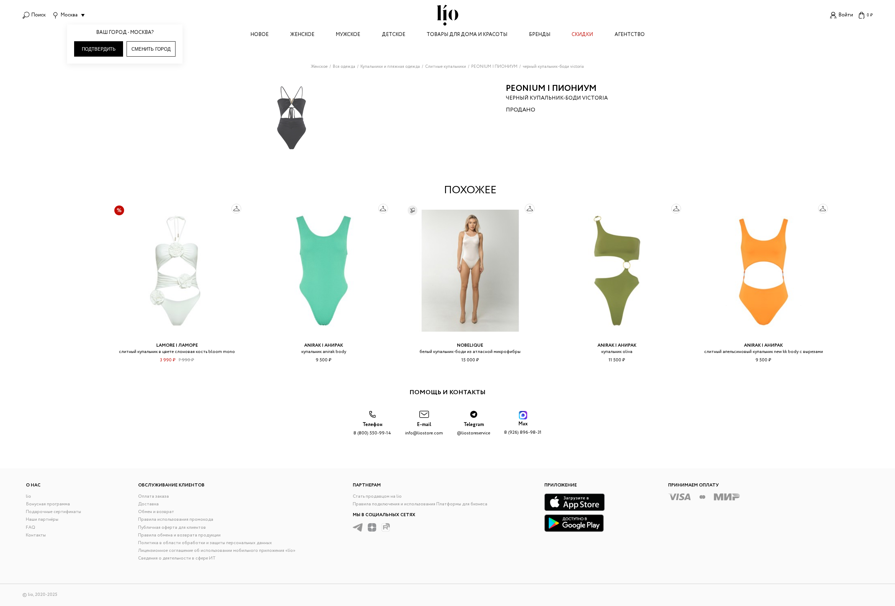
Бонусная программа (48, 504)
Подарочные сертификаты (53, 511)
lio (28, 496)
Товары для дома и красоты (467, 35)
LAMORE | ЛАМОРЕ (177, 345)
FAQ (30, 527)
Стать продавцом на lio (377, 496)
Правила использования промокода (175, 519)
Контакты (36, 535)
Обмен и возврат (156, 511)
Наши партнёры (42, 519)
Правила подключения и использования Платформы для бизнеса (420, 504)
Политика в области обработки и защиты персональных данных (205, 543)
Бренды (539, 35)
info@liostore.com (424, 429)
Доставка (148, 504)
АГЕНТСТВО (630, 35)
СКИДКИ (582, 35)
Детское (393, 35)
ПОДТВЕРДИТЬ (99, 49)
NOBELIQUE (470, 345)
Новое (259, 35)
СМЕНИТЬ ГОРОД (151, 49)
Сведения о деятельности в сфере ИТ (177, 558)
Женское (302, 35)
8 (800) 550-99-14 (372, 429)
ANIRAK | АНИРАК (323, 345)
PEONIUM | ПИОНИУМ (551, 88)
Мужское (348, 35)
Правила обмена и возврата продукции (179, 535)
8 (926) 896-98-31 (523, 428)
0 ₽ (870, 15)
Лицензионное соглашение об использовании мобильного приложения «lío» (216, 550)
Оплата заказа (153, 496)
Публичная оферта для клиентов (172, 527)
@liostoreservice (473, 429)
